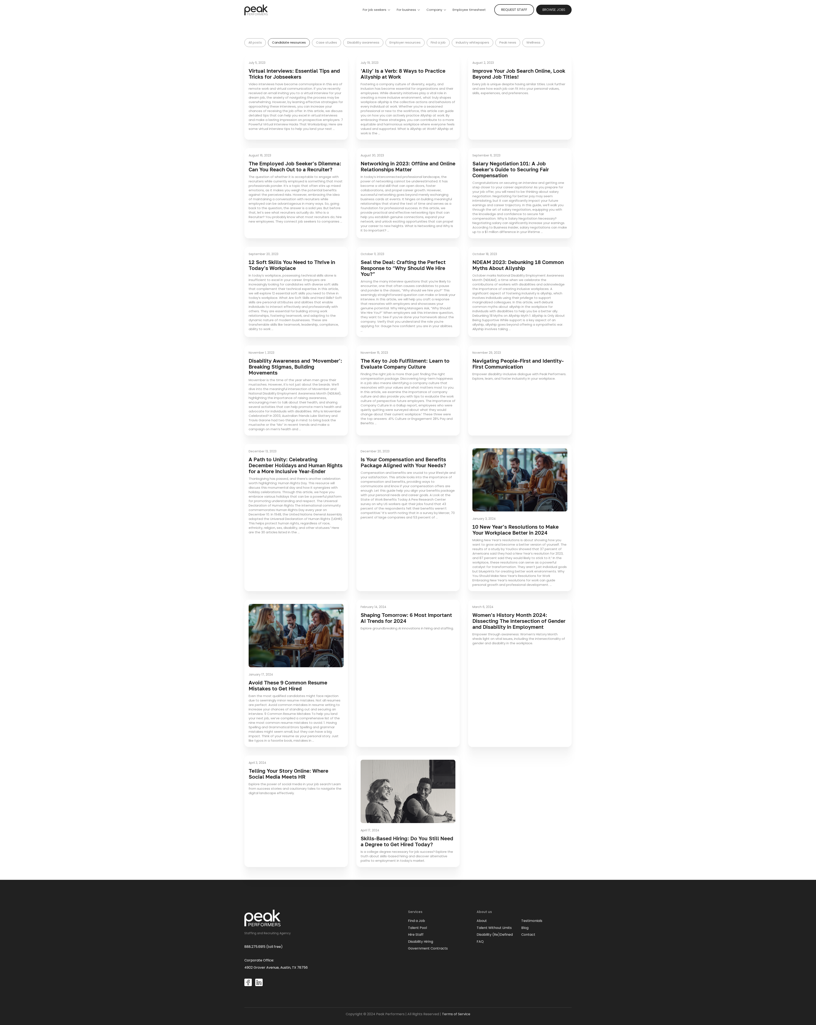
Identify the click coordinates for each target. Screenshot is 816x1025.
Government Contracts (428, 948)
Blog (524, 928)
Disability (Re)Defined (495, 934)
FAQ (480, 941)
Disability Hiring (420, 941)
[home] (256, 9)
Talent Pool (417, 928)
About (482, 921)
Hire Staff (416, 934)
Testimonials (531, 921)
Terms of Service (456, 1014)
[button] (376, 9)
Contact (528, 934)
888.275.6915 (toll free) (263, 946)
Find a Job (416, 921)
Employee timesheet (469, 9)
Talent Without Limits (494, 928)
